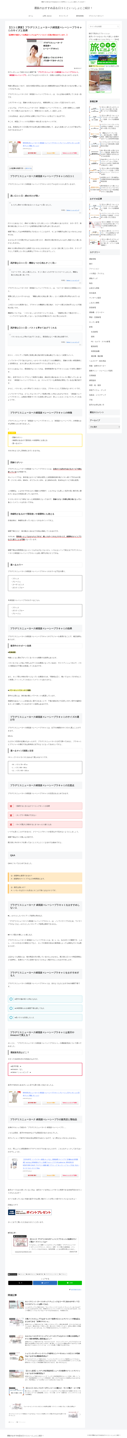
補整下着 (40, 1274)
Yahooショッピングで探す (70, 153)
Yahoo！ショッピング (72, 210)
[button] (118, 26)
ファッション (13, 1274)
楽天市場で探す (32, 153)
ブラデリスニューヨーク (52, 1274)
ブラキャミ (63, 1274)
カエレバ (30, 148)
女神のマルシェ (31, 1274)
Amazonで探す (51, 153)
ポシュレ (22, 1274)
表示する (28, 168)
